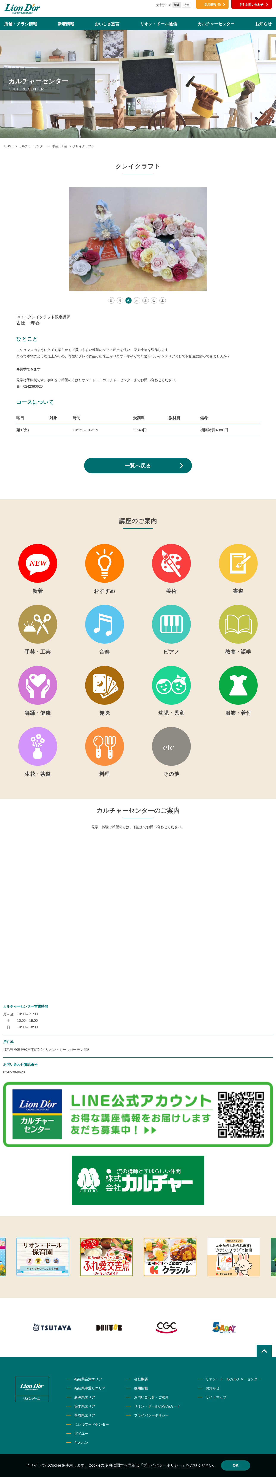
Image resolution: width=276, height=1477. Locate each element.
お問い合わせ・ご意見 (151, 1397)
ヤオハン (81, 1442)
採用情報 (141, 1388)
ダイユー (81, 1433)
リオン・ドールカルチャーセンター (233, 1379)
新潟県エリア (84, 1397)
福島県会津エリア (88, 1379)
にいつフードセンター (91, 1424)
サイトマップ (216, 1397)
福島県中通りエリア (89, 1388)
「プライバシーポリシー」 (162, 1465)
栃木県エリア (84, 1406)
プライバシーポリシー (151, 1415)
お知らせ (213, 1388)
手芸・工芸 (59, 146)
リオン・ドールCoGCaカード (157, 1406)
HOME (8, 146)
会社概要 (141, 1379)
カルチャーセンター (32, 146)
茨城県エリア (84, 1415)
